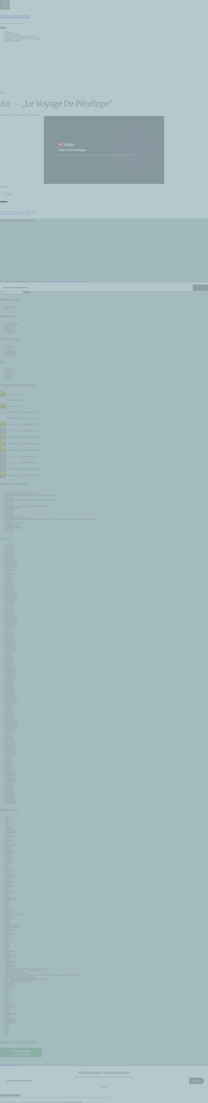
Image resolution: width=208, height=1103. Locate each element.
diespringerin (15, 16)
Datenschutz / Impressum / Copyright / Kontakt (23, 38)
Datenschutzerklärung (13, 40)
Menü (3, 28)
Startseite (8, 32)
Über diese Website (12, 34)
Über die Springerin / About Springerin (19, 36)
